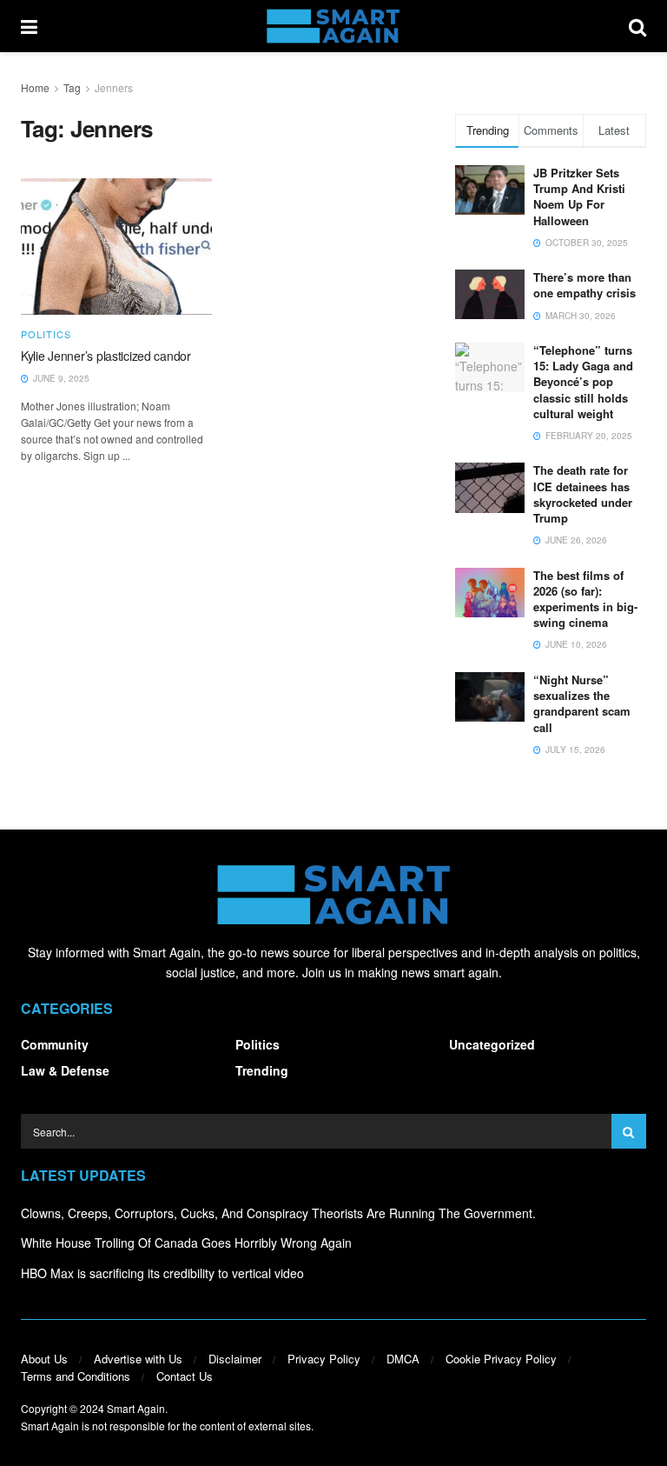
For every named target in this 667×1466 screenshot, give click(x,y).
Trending (261, 1070)
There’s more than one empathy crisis (584, 285)
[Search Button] (637, 26)
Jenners (114, 87)
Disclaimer (234, 1358)
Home (35, 87)
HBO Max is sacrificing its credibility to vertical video (162, 1273)
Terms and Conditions (75, 1376)
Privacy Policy (323, 1358)
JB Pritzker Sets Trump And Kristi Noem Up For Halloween (579, 196)
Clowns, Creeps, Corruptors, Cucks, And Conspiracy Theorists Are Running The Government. (278, 1213)
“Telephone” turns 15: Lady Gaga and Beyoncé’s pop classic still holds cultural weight (583, 382)
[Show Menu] (29, 26)
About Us (44, 1358)
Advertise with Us (138, 1358)
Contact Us (184, 1376)
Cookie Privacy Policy (501, 1358)
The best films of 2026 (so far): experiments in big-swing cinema (585, 599)
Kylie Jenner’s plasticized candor (106, 355)
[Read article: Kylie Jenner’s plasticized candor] (116, 246)
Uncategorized (492, 1044)
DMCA (402, 1358)
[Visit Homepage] (333, 26)
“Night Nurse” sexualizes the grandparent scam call (582, 703)
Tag (72, 87)
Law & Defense (65, 1070)
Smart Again (136, 1408)
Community (55, 1044)
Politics (46, 334)
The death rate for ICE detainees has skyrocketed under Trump (582, 494)
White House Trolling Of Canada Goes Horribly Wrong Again (186, 1242)
